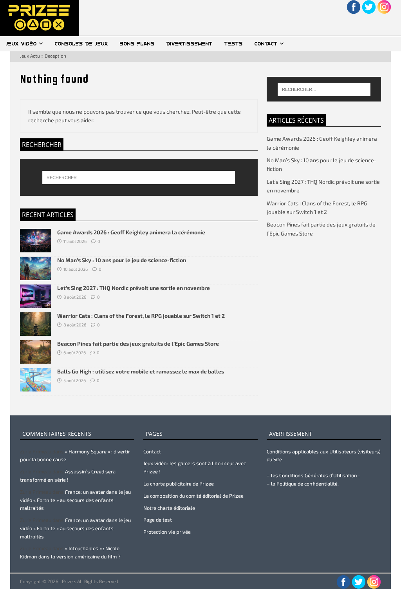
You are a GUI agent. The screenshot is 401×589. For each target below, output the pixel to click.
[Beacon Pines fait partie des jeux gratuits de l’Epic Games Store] (35, 359)
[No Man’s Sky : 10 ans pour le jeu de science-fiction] (35, 275)
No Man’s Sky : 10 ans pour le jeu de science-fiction (121, 260)
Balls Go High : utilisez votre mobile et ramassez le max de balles (140, 371)
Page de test (157, 520)
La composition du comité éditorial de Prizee (193, 496)
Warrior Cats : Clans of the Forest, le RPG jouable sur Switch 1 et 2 (141, 315)
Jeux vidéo (21, 44)
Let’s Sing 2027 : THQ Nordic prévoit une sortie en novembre (133, 288)
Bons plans (137, 44)
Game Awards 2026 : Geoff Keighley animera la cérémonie (131, 232)
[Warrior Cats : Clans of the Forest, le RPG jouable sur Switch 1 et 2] (35, 331)
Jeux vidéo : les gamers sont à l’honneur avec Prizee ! (194, 467)
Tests (233, 44)
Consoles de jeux (81, 44)
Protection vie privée (167, 532)
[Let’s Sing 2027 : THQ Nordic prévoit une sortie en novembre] (35, 303)
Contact (266, 44)
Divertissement (189, 44)
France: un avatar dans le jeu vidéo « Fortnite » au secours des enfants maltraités (75, 500)
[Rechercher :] (139, 177)
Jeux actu (30, 55)
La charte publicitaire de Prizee (178, 483)
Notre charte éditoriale (169, 508)
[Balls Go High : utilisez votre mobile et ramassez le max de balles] (35, 387)
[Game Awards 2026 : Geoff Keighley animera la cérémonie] (35, 247)
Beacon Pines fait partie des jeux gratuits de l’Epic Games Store (138, 343)
